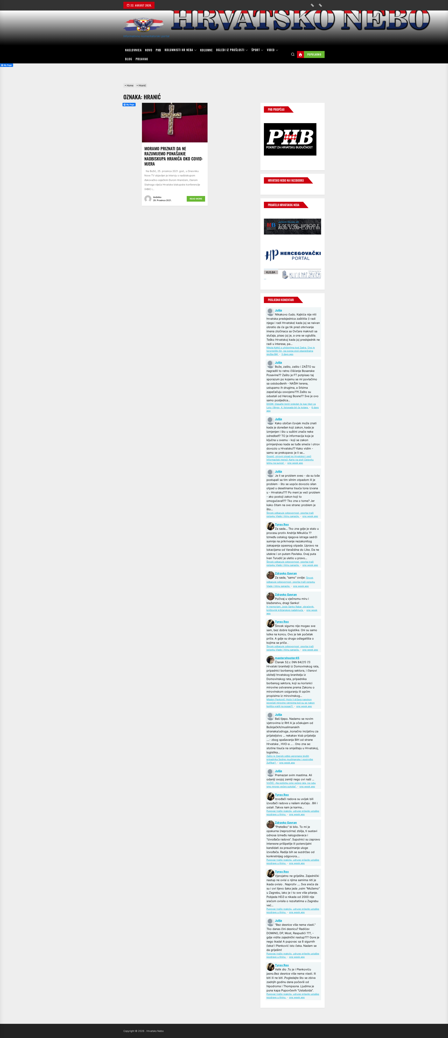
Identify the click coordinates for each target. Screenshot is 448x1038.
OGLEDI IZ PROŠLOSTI (230, 50)
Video (271, 50)
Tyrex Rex (282, 524)
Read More (196, 198)
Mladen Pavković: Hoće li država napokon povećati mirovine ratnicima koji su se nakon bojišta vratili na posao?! (291, 702)
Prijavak (142, 59)
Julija (278, 310)
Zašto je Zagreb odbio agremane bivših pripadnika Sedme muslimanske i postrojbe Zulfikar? (290, 759)
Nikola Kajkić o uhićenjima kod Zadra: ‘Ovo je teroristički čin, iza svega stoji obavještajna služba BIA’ (291, 351)
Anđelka (157, 197)
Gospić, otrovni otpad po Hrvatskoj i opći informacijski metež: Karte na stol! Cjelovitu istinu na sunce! (290, 459)
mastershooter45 (287, 658)
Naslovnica (133, 50)
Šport (255, 50)
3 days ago (287, 354)
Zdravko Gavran (286, 573)
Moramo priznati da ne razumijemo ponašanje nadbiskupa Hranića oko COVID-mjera (173, 156)
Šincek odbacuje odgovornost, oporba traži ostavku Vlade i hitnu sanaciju (291, 581)
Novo (148, 50)
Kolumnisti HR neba (179, 50)
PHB (158, 50)
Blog (128, 59)
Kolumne (206, 50)
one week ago (295, 463)
